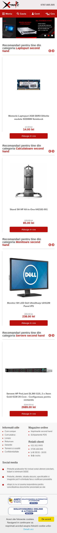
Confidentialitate (12, 452)
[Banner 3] (28, 28)
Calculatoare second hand (23, 150)
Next (53, 51)
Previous (49, 51)
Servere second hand (30, 335)
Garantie (8, 445)
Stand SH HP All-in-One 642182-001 (29, 209)
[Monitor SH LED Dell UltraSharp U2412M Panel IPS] (28, 275)
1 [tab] (45, 35)
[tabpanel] (28, 28)
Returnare (9, 442)
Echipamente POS (39, 435)
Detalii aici (28, 529)
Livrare (8, 438)
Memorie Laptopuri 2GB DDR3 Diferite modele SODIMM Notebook (28, 117)
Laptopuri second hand (21, 50)
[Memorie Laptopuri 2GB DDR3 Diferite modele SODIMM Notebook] (28, 84)
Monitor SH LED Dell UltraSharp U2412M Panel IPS (28, 304)
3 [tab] (52, 35)
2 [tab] (48, 35)
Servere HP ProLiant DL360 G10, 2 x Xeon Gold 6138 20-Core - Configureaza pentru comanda (28, 396)
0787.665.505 (48, 5)
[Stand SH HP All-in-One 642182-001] (28, 181)
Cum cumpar (10, 431)
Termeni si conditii (12, 448)
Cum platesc (10, 435)
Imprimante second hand (41, 431)
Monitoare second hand (21, 243)
